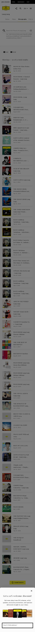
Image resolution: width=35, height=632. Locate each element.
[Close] (31, 591)
